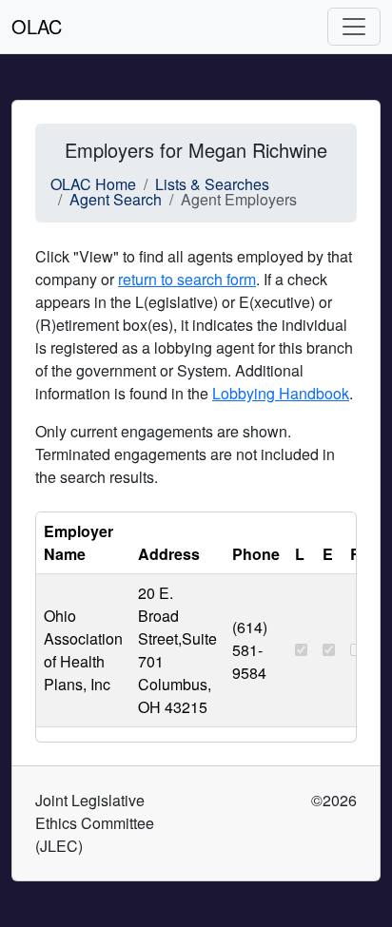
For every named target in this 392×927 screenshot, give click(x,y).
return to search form (187, 279)
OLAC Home (93, 184)
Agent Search (115, 199)
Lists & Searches (212, 184)
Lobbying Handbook (280, 393)
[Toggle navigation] (354, 27)
